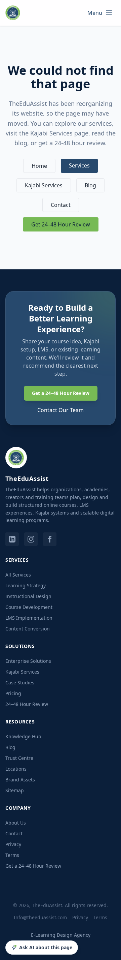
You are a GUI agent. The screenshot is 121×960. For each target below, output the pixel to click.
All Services (18, 574)
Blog (90, 185)
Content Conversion (27, 628)
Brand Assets (20, 779)
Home (39, 165)
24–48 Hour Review (26, 704)
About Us (15, 822)
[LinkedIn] (12, 539)
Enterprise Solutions (28, 661)
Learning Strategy (25, 585)
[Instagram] (31, 539)
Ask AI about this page (45, 947)
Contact (61, 205)
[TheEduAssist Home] (14, 12)
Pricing (13, 693)
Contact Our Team (60, 410)
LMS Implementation (28, 618)
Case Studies (19, 682)
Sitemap (14, 790)
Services (79, 165)
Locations (16, 769)
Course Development (28, 607)
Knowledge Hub (23, 736)
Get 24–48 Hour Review (60, 224)
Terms (12, 855)
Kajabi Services (44, 185)
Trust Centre (19, 758)
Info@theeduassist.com (40, 917)
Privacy (13, 844)
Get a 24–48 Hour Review (60, 393)
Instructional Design (28, 596)
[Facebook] (49, 539)
